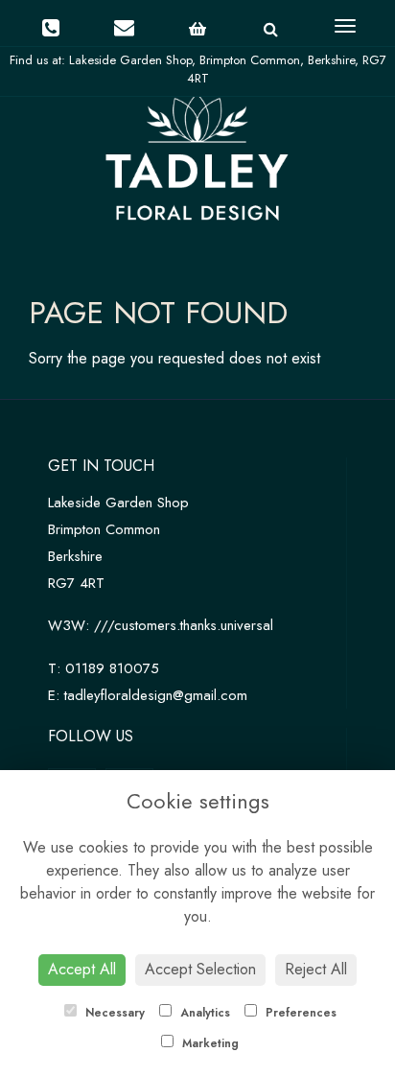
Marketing (208, 1043)
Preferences (299, 1012)
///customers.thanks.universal (183, 625)
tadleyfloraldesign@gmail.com (155, 695)
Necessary (113, 1012)
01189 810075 (112, 668)
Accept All (82, 969)
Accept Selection (200, 969)
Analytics (203, 1012)
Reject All (316, 969)
